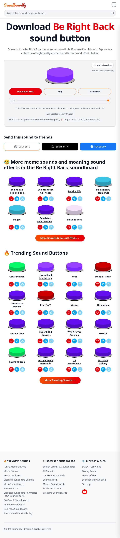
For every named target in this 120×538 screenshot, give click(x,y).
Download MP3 (25, 91)
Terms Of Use (89, 475)
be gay (16, 219)
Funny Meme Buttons (15, 466)
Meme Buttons (11, 471)
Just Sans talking (103, 362)
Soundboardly (15, 5)
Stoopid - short (103, 276)
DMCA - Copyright (91, 466)
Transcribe (94, 91)
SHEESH (103, 333)
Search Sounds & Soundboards (59, 466)
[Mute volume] (13, 100)
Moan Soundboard (13, 484)
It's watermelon (74, 362)
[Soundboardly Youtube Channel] (84, 491)
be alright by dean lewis (103, 191)
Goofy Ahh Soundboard (16, 500)
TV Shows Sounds (52, 488)
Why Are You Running (74, 333)
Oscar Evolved (17, 276)
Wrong (74, 305)
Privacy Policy (89, 471)
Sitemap (86, 484)
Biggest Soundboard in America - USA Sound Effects (20, 494)
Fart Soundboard (12, 475)
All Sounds (48, 471)
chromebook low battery (46, 277)
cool (74, 276)
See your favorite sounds (103, 70)
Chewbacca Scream (17, 305)
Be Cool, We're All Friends (45, 191)
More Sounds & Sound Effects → (60, 238)
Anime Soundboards (14, 504)
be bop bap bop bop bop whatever (17, 191)
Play (60, 91)
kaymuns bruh (17, 361)
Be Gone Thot (74, 219)
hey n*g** (45, 305)
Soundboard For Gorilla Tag (18, 513)
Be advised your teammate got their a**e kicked (45, 220)
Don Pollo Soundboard (15, 508)
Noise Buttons (11, 488)
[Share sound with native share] (22, 198)
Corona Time (17, 333)
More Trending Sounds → (60, 380)
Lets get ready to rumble (45, 362)
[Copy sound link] (16, 198)
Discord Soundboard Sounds (19, 479)
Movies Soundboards (54, 484)
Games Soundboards (54, 475)
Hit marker (103, 305)
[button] (60, 74)
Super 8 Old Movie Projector (45, 333)
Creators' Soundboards (55, 492)
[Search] (112, 13)
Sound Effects (50, 479)
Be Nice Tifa (74, 191)
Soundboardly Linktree (94, 479)
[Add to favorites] (11, 198)
